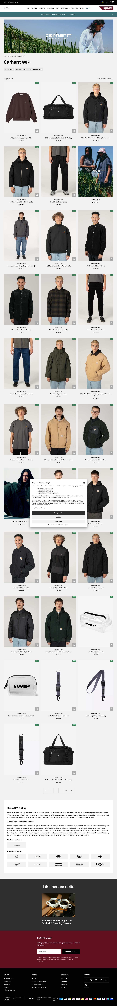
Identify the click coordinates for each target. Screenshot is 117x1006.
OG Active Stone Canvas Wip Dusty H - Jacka (58, 460)
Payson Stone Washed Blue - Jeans (21, 394)
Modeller (64, 984)
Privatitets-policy (37, 984)
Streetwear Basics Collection (21, 521)
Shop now (95, 202)
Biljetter (82, 8)
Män (5, 2)
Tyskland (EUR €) (7, 998)
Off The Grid (9, 69)
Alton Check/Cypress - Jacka (58, 330)
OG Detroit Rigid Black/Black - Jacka (21, 202)
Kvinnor (11, 2)
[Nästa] (71, 790)
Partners (64, 978)
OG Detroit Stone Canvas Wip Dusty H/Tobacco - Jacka (96, 395)
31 (66, 790)
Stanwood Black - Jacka (21, 588)
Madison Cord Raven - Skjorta (21, 330)
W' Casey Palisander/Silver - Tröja (21, 138)
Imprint (34, 978)
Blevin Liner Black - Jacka (95, 524)
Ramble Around (21, 69)
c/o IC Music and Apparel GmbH (44, 998)
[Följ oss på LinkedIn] (106, 979)
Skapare (64, 981)
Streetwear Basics (35, 69)
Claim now (72, 14)
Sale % (88, 8)
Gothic (58, 8)
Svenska (19, 997)
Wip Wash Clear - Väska (95, 652)
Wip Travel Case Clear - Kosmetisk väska (21, 716)
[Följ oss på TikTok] (101, 979)
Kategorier (34, 8)
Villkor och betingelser (39, 981)
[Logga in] (107, 2)
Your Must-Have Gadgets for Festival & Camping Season (57, 922)
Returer (6, 987)
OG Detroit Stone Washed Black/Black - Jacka (95, 138)
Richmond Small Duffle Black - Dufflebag (58, 780)
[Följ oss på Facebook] (86, 979)
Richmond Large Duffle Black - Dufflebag (58, 138)
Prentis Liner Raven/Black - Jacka (96, 460)
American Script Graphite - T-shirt (21, 460)
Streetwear (50, 8)
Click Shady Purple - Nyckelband (58, 716)
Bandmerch (42, 8)
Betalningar (7, 981)
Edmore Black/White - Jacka (58, 588)
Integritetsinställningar (39, 987)
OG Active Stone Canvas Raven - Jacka (58, 652)
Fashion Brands (11, 56)
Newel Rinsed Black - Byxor (96, 330)
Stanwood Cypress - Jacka (58, 394)
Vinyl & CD (74, 8)
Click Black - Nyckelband (21, 780)
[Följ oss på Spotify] (86, 984)
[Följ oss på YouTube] (96, 979)
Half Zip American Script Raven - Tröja (58, 266)
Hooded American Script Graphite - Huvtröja (21, 266)
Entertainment (65, 8)
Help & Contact (8, 978)
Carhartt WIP (21, 135)
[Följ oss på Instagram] (91, 979)
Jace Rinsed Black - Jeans (58, 202)
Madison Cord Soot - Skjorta (96, 266)
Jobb (63, 987)
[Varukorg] (111, 2)
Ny (28, 8)
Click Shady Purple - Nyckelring (95, 716)
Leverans (7, 984)
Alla (16, 2)
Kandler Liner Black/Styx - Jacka (21, 652)
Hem (5, 56)
